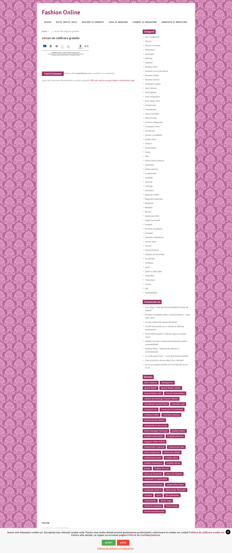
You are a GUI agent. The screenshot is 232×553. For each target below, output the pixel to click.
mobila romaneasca (153, 463)
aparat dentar (150, 388)
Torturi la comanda (152, 506)
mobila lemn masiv (152, 458)
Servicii (148, 246)
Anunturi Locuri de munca (156, 71)
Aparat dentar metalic (171, 388)
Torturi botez (150, 500)
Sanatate (149, 233)
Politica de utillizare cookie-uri (206, 532)
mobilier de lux (173, 463)
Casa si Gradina (118, 22)
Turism (148, 284)
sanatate (148, 495)
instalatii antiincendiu (153, 436)
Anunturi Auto (151, 67)
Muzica (148, 212)
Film (147, 156)
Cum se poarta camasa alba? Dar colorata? (164, 360)
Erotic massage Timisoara (156, 431)
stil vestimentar (172, 495)
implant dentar (178, 431)
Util (146, 288)
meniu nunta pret (152, 452)
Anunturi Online (152, 75)
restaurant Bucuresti (153, 484)
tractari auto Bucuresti (154, 511)
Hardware (149, 165)
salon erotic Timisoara (176, 490)
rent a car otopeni (174, 474)
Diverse (148, 143)
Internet (148, 182)
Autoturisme (150, 105)
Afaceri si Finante (93, 22)
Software (149, 263)
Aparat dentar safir (152, 393)
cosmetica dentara (171, 415)
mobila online (171, 458)
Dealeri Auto (150, 139)
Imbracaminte (151, 169)
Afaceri (148, 41)
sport (158, 495)
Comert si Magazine (144, 22)
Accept (109, 542)
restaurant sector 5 (152, 490)
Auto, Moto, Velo (66, 22)
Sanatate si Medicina (174, 22)
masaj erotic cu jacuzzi (154, 447)
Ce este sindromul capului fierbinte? (161, 322)
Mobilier (149, 207)
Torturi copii (165, 500)
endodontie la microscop (155, 425)
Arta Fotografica (152, 97)
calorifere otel (178, 404)
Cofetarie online (151, 415)
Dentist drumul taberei (154, 420)
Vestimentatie (151, 293)
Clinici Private (151, 118)
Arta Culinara (151, 88)
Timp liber (149, 276)
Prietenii (148, 224)
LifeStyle (149, 186)
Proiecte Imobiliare (153, 229)
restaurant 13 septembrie (155, 479)
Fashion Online (61, 12)
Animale (148, 58)
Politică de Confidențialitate (143, 535)
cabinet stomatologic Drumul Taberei (161, 399)
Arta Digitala (150, 92)
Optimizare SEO (152, 216)
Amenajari (149, 54)
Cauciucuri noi (150, 409)
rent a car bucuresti (153, 474)
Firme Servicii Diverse (154, 160)
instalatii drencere (175, 436)
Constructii (150, 131)
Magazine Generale (154, 199)
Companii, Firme (152, 126)
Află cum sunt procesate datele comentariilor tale (112, 80)
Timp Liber (150, 280)
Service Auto (150, 241)
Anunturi (149, 62)
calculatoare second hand (155, 404)
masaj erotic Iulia (176, 447)
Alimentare (150, 50)
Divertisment (150, 148)
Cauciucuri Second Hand (172, 409)
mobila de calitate (172, 452)
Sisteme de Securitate (154, 254)
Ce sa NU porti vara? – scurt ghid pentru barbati (166, 356)
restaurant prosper (175, 484)
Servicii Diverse (152, 250)
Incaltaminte (150, 173)
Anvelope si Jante (153, 84)
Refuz (123, 542)
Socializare (150, 258)
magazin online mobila (154, 441)
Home (44, 31)
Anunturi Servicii (152, 79)
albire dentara (150, 382)
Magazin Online (152, 195)
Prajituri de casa (162, 468)
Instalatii (149, 177)
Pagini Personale (152, 220)
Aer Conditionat (152, 37)
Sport (147, 267)
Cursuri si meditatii (153, 135)
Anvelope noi (167, 382)
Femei (147, 152)
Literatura (149, 190)
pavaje (147, 468)
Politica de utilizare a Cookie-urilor (115, 548)
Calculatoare (150, 109)
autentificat (81, 73)
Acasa (47, 22)
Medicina (149, 203)
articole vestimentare (175, 393)
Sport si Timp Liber (153, 271)
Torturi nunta (171, 506)
